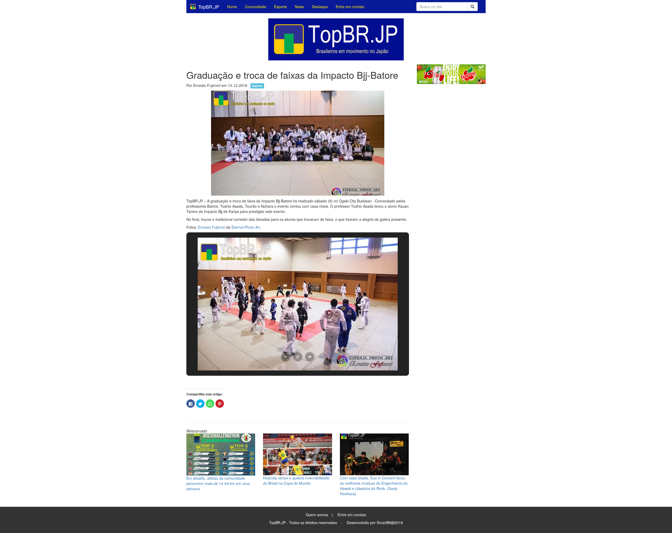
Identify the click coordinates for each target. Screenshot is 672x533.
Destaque (320, 6)
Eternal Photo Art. (246, 227)
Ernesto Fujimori (211, 227)
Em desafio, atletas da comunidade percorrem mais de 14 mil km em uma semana (218, 483)
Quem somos (317, 514)
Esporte (280, 6)
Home (232, 6)
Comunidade (255, 6)
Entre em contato (350, 6)
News (299, 6)
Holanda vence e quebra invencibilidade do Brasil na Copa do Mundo (296, 480)
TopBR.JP (207, 6)
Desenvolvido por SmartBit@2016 (375, 522)
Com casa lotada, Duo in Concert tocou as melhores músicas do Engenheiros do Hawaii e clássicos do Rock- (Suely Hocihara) (374, 485)
